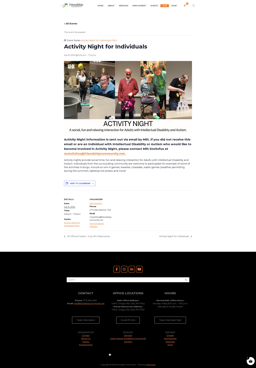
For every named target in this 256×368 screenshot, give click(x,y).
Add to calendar (80, 183)
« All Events (70, 23)
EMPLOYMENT (139, 6)
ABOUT (111, 6)
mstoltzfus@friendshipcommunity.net (94, 153)
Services (128, 335)
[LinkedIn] (132, 269)
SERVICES (123, 6)
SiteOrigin (151, 365)
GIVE (164, 6)
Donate (170, 335)
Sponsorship (170, 338)
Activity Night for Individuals (174, 236)
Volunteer (170, 342)
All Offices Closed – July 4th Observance (88, 236)
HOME (100, 6)
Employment (85, 345)
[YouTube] (139, 269)
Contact (86, 335)
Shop (170, 345)
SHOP (174, 6)
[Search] (186, 279)
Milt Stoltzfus (96, 203)
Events (85, 342)
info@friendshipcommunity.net (89, 303)
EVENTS (154, 6)
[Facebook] (116, 269)
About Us (85, 338)
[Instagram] (124, 269)
